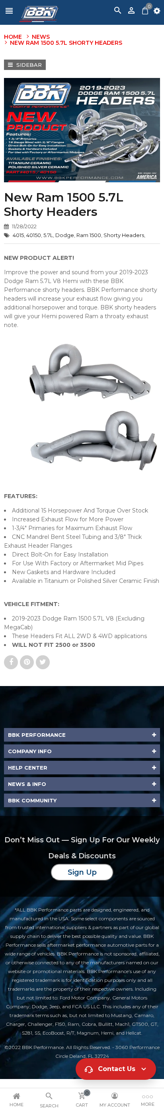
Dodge (64, 235)
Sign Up (82, 872)
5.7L (48, 235)
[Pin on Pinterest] (28, 662)
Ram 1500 (88, 235)
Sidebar (28, 65)
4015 (18, 235)
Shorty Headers (123, 235)
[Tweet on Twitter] (43, 662)
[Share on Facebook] (12, 662)
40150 (33, 235)
